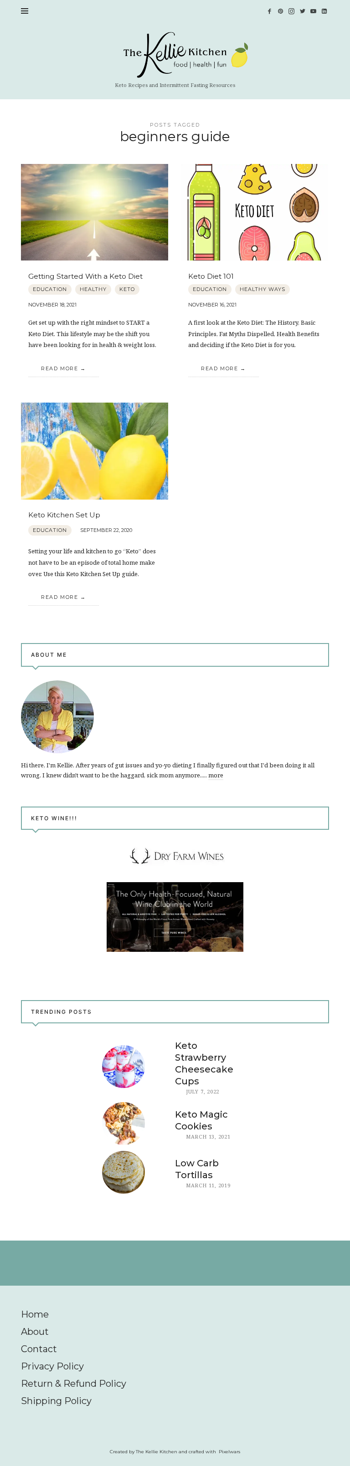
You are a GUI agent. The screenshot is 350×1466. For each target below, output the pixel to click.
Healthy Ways (262, 289)
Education (50, 289)
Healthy (93, 289)
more (215, 775)
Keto (127, 289)
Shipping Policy (56, 1400)
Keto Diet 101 (211, 276)
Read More (59, 368)
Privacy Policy (52, 1366)
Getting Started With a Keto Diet (85, 276)
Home (35, 1314)
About (35, 1331)
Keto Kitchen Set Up (64, 515)
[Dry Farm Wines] (175, 917)
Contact (39, 1348)
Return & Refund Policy (73, 1383)
